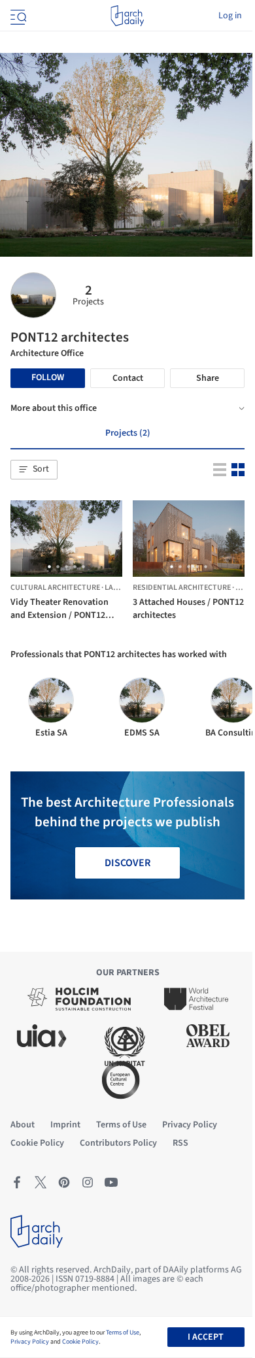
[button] (34, 469)
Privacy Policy (29, 1341)
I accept (206, 1337)
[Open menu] (17, 16)
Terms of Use (122, 1332)
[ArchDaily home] (127, 15)
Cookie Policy (80, 1341)
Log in (230, 15)
